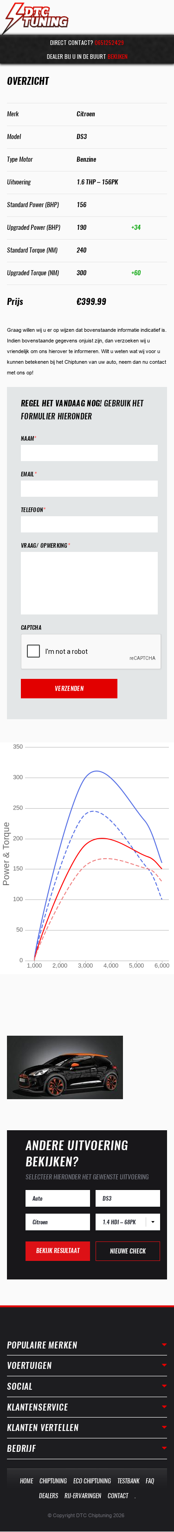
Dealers (48, 1496)
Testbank (128, 1481)
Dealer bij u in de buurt (87, 56)
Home (26, 1481)
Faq (150, 1481)
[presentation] (91, 652)
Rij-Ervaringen (82, 1496)
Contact (118, 1496)
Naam (29, 438)
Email (29, 474)
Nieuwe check (128, 1251)
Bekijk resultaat (57, 1250)
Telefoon (33, 509)
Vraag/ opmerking (45, 545)
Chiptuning (53, 1481)
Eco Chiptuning (92, 1481)
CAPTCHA (31, 627)
